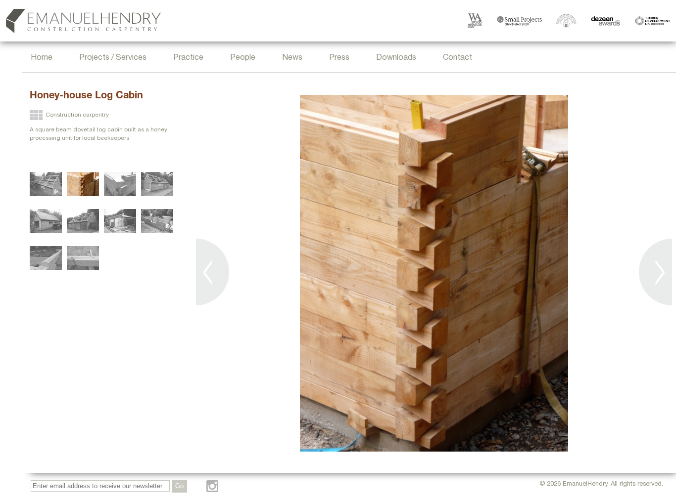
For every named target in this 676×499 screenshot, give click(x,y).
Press (339, 58)
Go (179, 486)
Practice (188, 58)
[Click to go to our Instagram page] (212, 486)
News (292, 58)
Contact (457, 58)
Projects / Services (112, 58)
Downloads (396, 58)
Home (41, 58)
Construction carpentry (77, 115)
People (242, 58)
